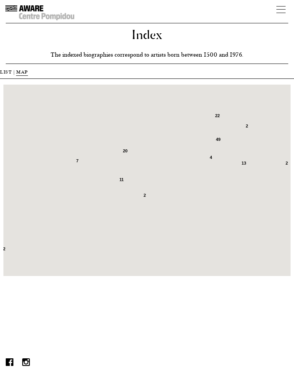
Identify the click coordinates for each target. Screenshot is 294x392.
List (6, 71)
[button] (140, 237)
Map (22, 71)
